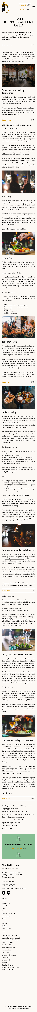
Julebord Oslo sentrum (9, 955)
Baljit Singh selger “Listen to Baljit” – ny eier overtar (17, 806)
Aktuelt (4, 918)
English (4, 926)
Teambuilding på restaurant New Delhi (14, 820)
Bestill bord (6, 590)
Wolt (10, 114)
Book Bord (22, 5)
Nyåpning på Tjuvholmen (10, 809)
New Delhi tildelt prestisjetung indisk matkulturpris (17, 814)
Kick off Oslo (6, 957)
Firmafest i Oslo (6, 945)
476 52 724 (12, 885)
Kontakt (4, 923)
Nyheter (4, 921)
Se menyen (6, 382)
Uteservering (6, 916)
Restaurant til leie (7, 828)
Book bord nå (16, 849)
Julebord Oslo (6, 960)
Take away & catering (8, 913)
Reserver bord (7, 45)
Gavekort (4, 908)
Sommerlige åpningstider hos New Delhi (14, 811)
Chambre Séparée (7, 965)
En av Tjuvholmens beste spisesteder (13, 817)
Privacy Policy (6, 928)
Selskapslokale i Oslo (8, 947)
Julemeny (4, 962)
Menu (3, 931)
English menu (6, 903)
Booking (4, 898)
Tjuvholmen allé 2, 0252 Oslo (18, 888)
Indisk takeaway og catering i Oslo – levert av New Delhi (11, 939)
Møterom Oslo (6, 950)
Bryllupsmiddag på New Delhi (11, 823)
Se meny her (6, 120)
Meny (3, 901)
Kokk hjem (5, 952)
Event (3, 911)
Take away (22, 9)
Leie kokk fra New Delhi (9, 825)
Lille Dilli (5, 906)
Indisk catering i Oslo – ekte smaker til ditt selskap (10, 968)
